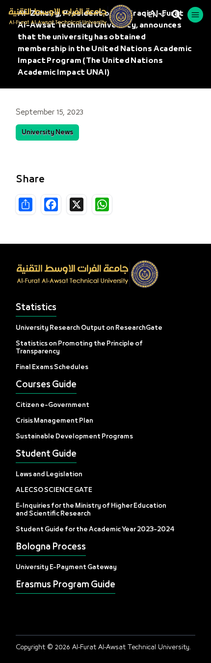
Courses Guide (46, 385)
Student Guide (46, 454)
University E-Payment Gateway (66, 567)
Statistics (36, 308)
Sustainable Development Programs (74, 436)
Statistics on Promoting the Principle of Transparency (79, 348)
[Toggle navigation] (195, 15)
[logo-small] (78, 16)
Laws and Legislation (49, 474)
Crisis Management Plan (54, 421)
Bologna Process (51, 547)
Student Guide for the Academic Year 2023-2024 (95, 529)
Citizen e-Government (52, 405)
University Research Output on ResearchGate (89, 328)
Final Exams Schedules (52, 367)
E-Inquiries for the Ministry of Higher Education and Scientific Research (91, 510)
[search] (176, 15)
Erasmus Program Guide (65, 585)
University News (47, 132)
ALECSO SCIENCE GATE (54, 490)
